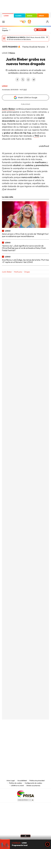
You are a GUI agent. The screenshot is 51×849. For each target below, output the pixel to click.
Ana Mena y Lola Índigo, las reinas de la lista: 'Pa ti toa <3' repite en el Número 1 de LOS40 (25, 261)
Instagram (11, 732)
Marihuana (18, 272)
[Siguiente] (47, 46)
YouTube (21, 732)
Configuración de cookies (33, 783)
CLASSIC (18, 16)
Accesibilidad (22, 781)
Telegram (33, 79)
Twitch (35, 732)
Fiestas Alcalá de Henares (33, 46)
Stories (40, 732)
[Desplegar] (25, 835)
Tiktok (16, 732)
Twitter (23, 79)
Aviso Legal (11, 781)
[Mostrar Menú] (3, 21)
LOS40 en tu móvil (17, 786)
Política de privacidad (36, 781)
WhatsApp (28, 79)
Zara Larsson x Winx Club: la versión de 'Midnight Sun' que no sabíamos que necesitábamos (25, 235)
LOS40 (6, 16)
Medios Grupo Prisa (25, 799)
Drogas (27, 272)
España (5, 30)
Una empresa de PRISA (25, 793)
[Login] (47, 22)
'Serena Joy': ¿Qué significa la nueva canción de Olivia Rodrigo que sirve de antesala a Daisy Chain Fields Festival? (24, 248)
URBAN (41, 16)
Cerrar (47, 37)
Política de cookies (15, 783)
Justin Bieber (7, 272)
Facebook (17, 79)
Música (12, 53)
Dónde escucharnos (33, 786)
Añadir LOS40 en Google (27, 97)
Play (48, 844)
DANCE (29, 16)
